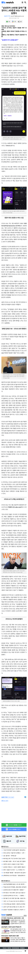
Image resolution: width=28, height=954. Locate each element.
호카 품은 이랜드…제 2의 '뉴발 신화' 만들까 (14, 861)
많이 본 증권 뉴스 (5, 881)
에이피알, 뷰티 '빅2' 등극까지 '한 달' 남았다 (14, 858)
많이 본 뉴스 (5, 846)
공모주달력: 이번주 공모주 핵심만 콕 (11, 927)
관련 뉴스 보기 (4, 800)
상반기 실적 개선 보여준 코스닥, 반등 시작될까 (15, 907)
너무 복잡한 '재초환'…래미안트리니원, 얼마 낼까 (15, 873)
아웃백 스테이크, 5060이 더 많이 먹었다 (13, 864)
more (25, 915)
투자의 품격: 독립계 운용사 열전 (10, 936)
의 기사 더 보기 (7, 797)
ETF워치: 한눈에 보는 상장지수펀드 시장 (12, 918)
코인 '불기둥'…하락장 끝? (9, 856)
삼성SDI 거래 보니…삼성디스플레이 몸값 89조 (15, 867)
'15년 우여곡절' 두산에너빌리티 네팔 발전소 (14, 850)
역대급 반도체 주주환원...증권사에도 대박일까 (14, 887)
